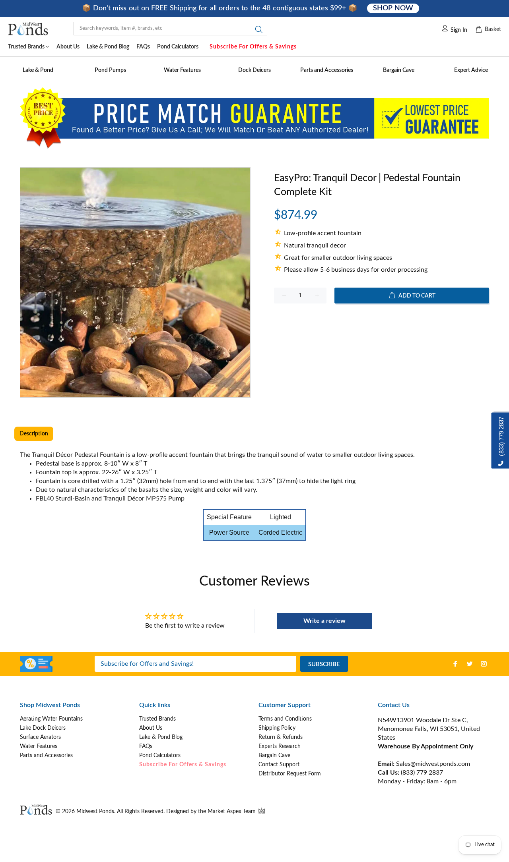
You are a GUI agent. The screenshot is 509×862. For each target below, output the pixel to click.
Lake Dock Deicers (43, 728)
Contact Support (278, 764)
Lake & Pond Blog (161, 737)
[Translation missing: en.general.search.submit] (256, 31)
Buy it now (381, 321)
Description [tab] (33, 434)
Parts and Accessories (46, 755)
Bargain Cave (274, 755)
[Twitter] (469, 664)
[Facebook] (455, 664)
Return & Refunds (280, 737)
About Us (150, 728)
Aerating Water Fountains (51, 719)
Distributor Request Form (289, 774)
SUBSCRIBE (324, 664)
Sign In (459, 30)
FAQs (145, 746)
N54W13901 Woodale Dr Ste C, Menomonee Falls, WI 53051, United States (429, 729)
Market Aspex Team (232, 811)
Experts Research (279, 746)
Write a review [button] (324, 621)
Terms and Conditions (285, 719)
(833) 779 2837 (422, 772)
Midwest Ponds (95, 811)
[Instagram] (484, 664)
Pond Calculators (160, 755)
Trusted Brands (157, 719)
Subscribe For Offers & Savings (253, 47)
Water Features (38, 746)
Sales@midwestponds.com (432, 764)
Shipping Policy (276, 728)
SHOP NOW (393, 8)
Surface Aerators (40, 737)
